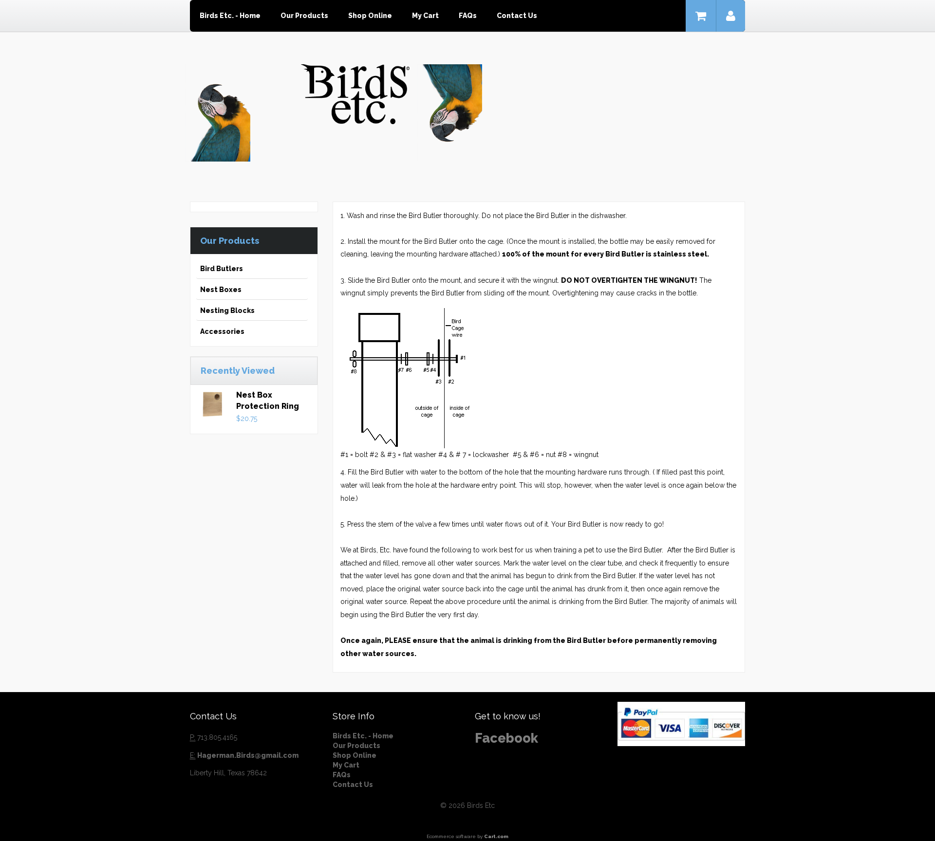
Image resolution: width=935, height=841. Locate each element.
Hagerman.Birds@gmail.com (248, 755)
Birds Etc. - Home (230, 15)
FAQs (468, 15)
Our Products (304, 15)
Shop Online (370, 15)
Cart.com (496, 836)
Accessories (222, 331)
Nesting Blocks (227, 310)
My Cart (425, 15)
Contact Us (517, 15)
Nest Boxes (221, 289)
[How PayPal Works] (681, 723)
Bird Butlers (221, 269)
